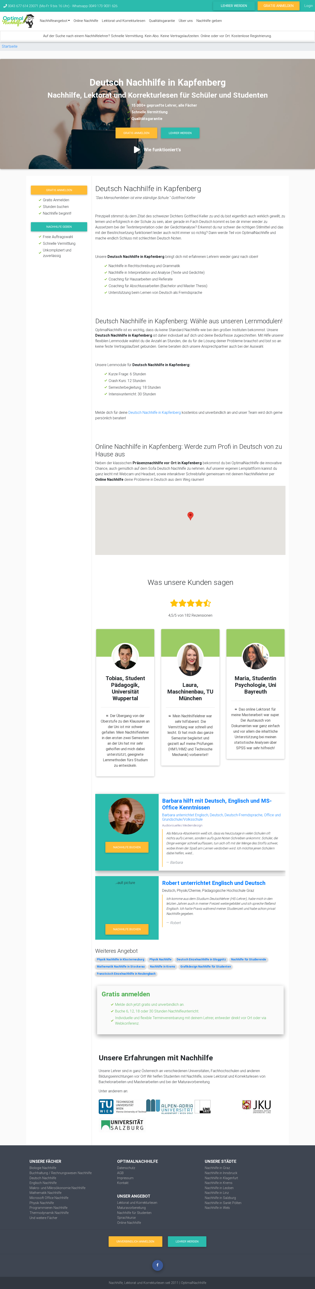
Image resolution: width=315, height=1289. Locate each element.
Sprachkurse (126, 1218)
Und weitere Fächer (43, 1218)
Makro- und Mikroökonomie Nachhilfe (57, 1188)
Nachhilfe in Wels (217, 1208)
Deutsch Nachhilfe (43, 1178)
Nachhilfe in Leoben (219, 1188)
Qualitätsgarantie (162, 20)
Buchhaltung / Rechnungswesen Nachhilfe (61, 1173)
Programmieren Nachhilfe (48, 1208)
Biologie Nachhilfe (43, 1168)
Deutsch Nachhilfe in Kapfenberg (154, 412)
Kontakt (122, 1183)
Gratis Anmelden (279, 5)
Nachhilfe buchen (127, 847)
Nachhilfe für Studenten (134, 1213)
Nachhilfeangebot (53, 20)
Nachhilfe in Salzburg (220, 1198)
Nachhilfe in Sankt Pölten (223, 1203)
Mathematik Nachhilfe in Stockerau (121, 966)
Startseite (10, 46)
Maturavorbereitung (131, 1208)
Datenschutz (126, 1168)
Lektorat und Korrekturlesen (123, 20)
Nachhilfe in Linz (217, 1193)
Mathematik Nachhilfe (45, 1193)
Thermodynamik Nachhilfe (49, 1213)
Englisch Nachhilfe (43, 1183)
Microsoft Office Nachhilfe (49, 1198)
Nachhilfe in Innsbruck (221, 1173)
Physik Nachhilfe (160, 959)
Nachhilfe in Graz (217, 1168)
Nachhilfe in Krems (162, 966)
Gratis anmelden (59, 190)
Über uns (186, 20)
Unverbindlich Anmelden (135, 1241)
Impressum (125, 1178)
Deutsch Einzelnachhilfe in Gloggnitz (201, 959)
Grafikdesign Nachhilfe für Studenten (205, 966)
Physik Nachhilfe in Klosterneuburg (120, 959)
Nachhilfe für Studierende (248, 959)
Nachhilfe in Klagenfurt (221, 1178)
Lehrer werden (234, 5)
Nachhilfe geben (209, 20)
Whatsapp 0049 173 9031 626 (94, 6)
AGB (120, 1173)
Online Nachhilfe (86, 20)
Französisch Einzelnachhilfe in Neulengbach (126, 973)
